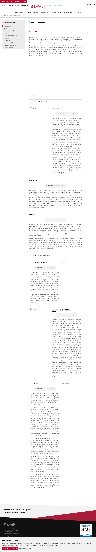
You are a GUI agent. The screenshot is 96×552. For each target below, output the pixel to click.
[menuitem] (13, 26)
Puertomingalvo (9, 47)
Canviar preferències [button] (25, 548)
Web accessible (24, 5)
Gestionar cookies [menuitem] (30, 524)
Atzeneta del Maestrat (11, 35)
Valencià (11, 5)
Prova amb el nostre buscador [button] (14, 513)
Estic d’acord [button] (7, 548)
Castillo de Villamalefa (11, 43)
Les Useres (8, 26)
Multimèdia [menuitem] (68, 12)
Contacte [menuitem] (78, 12)
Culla (6, 28)
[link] (48, 7)
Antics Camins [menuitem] (19, 12)
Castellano (4, 5)
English (17, 5)
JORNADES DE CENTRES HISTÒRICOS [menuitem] (51, 12)
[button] (94, 4)
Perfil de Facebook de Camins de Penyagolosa (88, 4)
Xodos (7, 33)
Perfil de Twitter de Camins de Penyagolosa (90, 4)
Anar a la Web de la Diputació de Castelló (14, 1)
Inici (2, 15)
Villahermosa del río (10, 45)
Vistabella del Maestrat (11, 31)
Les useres (17, 15)
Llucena (7, 38)
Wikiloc (35, 95)
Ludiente (7, 40)
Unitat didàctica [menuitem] (32, 12)
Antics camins (9, 15)
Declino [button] (15, 548)
